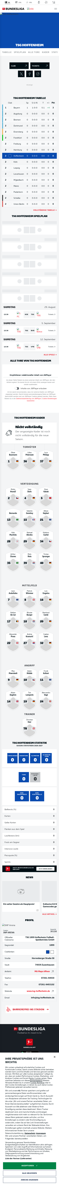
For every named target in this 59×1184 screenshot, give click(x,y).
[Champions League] (46, 2)
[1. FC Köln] (10, 161)
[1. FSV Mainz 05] (10, 185)
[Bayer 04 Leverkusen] (10, 173)
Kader (45, 51)
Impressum (41, 1133)
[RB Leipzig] (10, 167)
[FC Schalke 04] (10, 198)
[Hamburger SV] (10, 149)
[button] (55, 9)
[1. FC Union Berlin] (10, 204)
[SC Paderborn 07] (10, 191)
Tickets (51, 314)
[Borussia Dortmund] (10, 125)
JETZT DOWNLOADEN (45, 869)
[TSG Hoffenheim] (10, 155)
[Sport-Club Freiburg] (10, 143)
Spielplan (20, 51)
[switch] (17, 388)
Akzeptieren (27, 1166)
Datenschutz (30, 1133)
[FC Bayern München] (10, 107)
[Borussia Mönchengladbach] (10, 179)
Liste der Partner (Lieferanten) (18, 1159)
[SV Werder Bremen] (10, 119)
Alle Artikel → (49, 914)
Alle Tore (34, 51)
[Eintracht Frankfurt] (10, 137)
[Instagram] (37, 74)
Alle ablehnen (29, 1173)
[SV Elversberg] (10, 131)
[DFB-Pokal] (39, 2)
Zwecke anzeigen (29, 1180)
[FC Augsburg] (10, 113)
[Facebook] (29, 74)
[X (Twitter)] (21, 74)
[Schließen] (55, 1057)
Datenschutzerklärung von (28, 399)
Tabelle (7, 51)
